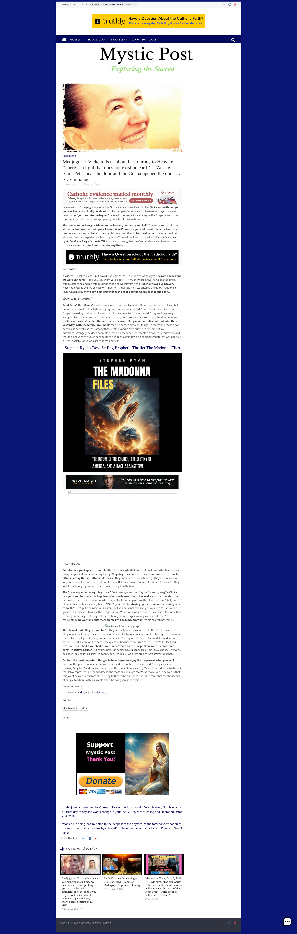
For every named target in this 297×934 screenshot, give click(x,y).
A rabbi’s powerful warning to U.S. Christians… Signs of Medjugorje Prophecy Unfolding (122, 882)
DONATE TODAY (96, 39)
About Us (75, 39)
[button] (287, 923)
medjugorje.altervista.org (91, 692)
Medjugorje (69, 155)
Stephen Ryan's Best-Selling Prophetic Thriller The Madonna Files (122, 347)
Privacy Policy (118, 39)
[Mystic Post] (63, 39)
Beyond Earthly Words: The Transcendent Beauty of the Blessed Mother (112, 5)
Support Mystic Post (144, 39)
